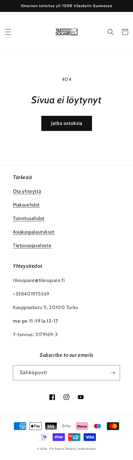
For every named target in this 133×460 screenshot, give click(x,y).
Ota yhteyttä (27, 191)
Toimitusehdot (29, 218)
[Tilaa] (113, 372)
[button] (8, 32)
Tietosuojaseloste (32, 245)
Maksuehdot (26, 205)
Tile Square (57, 448)
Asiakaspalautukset (34, 232)
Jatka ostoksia (66, 123)
